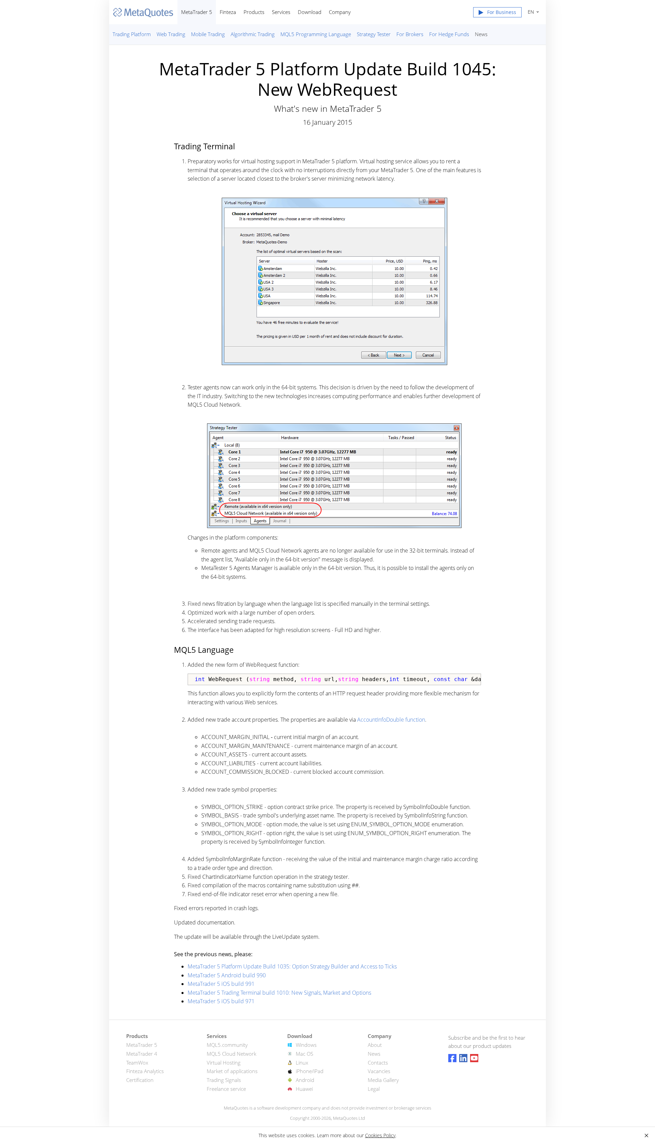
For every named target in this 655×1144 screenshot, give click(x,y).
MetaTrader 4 (141, 1053)
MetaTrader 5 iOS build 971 (221, 1001)
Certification (140, 1080)
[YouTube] (474, 1058)
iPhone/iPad (309, 1071)
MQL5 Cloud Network (231, 1053)
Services (281, 12)
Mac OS (304, 1053)
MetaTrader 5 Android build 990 (227, 975)
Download (309, 12)
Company (340, 12)
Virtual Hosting (224, 1062)
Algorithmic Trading (253, 34)
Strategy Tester (374, 34)
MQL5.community (227, 1044)
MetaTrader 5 (196, 12)
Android (305, 1080)
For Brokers (409, 34)
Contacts (378, 1062)
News (481, 34)
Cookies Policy (380, 1135)
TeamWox (137, 1062)
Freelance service (226, 1088)
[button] (497, 13)
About (375, 1044)
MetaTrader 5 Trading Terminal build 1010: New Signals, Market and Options (279, 992)
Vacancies (379, 1071)
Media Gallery (383, 1080)
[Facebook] (452, 1058)
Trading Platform (132, 34)
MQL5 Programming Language (315, 34)
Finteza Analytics (145, 1071)
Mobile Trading (208, 34)
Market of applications (232, 1071)
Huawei (304, 1088)
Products (254, 12)
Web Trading (171, 34)
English (529, 12)
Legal (374, 1088)
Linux (302, 1062)
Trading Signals (224, 1080)
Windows (306, 1044)
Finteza (228, 12)
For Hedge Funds (449, 34)
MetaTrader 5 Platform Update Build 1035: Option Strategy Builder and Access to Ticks (292, 966)
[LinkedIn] (463, 1058)
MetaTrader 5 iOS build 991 (221, 984)
